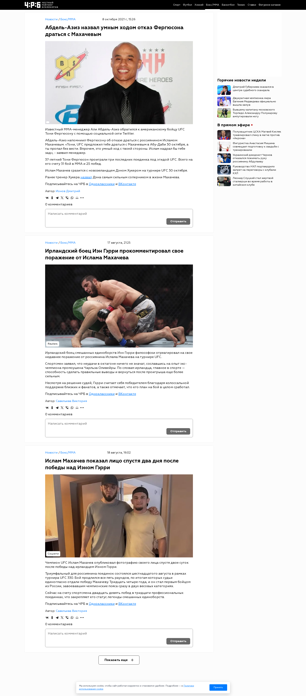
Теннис (241, 4)
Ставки (252, 4)
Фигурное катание (270, 4)
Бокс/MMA (212, 4)
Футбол (187, 4)
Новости (51, 19)
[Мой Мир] (77, 198)
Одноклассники (102, 184)
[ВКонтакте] (47, 198)
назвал (86, 177)
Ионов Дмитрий (68, 191)
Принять (218, 687)
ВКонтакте (127, 184)
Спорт (176, 4)
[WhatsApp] (72, 198)
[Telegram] (57, 198)
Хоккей (199, 4)
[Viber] (67, 198)
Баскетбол (228, 4)
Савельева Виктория (71, 401)
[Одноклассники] (52, 198)
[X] (62, 198)
